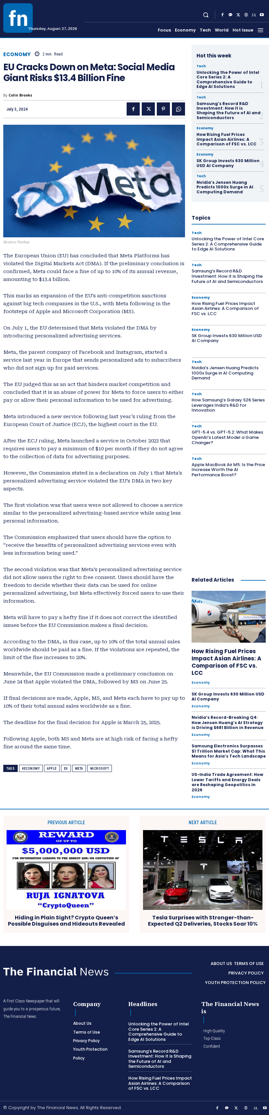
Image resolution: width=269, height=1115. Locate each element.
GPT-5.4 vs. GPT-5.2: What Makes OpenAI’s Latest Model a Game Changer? (227, 437)
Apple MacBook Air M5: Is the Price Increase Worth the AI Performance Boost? (228, 469)
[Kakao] (230, 15)
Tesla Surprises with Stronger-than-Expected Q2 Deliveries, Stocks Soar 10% (203, 920)
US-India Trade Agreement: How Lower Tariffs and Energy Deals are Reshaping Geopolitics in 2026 (227, 782)
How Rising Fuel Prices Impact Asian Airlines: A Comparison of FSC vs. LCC (227, 139)
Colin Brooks (20, 95)
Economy (17, 54)
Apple (52, 768)
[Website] (246, 15)
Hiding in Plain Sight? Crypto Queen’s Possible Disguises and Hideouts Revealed (66, 920)
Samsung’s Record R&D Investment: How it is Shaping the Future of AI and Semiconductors (228, 110)
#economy (31, 768)
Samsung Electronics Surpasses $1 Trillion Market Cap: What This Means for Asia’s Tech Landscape (229, 751)
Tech (201, 66)
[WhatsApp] (178, 109)
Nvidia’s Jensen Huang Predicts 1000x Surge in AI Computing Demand (225, 187)
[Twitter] (238, 15)
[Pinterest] (163, 109)
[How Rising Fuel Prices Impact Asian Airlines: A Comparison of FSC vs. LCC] (229, 617)
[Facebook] (222, 15)
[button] (206, 15)
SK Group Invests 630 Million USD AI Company (228, 163)
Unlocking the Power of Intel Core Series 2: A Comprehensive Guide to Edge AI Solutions (228, 79)
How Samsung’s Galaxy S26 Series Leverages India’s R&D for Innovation (228, 405)
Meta (79, 768)
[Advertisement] (230, 523)
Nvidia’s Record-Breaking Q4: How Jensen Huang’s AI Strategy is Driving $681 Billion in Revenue (227, 722)
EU (66, 768)
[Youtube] (262, 15)
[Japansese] (254, 15)
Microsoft (99, 768)
